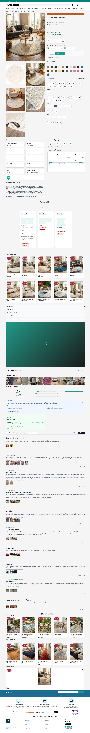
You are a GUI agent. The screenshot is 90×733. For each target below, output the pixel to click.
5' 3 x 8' (64, 83)
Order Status (81, 1)
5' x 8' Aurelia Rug (57, 634)
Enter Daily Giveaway (28, 729)
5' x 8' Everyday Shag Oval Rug (60, 299)
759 (49, 613)
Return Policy (47, 725)
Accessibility (47, 727)
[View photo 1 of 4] (7, 501)
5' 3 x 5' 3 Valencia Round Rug (59, 274)
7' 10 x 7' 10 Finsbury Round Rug (76, 299)
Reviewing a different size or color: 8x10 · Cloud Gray (15, 426)
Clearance (82, 8)
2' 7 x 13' (49, 100)
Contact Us (47, 719)
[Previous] (7, 267)
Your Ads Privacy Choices (11, 727)
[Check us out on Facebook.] (65, 721)
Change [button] (53, 61)
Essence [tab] (13, 641)
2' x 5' (53, 97)
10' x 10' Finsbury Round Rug (27, 299)
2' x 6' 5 (63, 97)
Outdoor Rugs (37, 8)
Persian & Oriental (14, 8)
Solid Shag (25, 11)
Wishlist (80, 4)
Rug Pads (50, 8)
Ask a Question (50, 57)
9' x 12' (55, 86)
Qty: (48, 53)
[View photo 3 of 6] (15, 463)
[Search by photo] (21, 4)
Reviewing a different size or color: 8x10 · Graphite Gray (15, 480)
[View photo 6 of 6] (26, 463)
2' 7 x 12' (78, 97)
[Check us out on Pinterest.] (71, 721)
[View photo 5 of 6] (22, 463)
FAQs (46, 721)
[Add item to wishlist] (19, 258)
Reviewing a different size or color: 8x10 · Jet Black (14, 569)
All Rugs (7, 8)
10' (70, 106)
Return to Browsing (9, 11)
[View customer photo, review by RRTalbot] (54, 381)
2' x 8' (68, 97)
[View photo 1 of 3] (7, 538)
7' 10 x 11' (49, 86)
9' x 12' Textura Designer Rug (75, 661)
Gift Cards (27, 720)
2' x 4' (49, 97)
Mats (55, 8)
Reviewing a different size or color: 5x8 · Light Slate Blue (15, 587)
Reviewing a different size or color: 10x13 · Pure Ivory (14, 536)
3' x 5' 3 (53, 83)
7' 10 (66, 106)
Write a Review (82, 432)
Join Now (81, 691)
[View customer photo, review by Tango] (24, 381)
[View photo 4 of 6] (18, 463)
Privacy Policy (78, 694)
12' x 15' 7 (71, 86)
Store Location (27, 723)
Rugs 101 (46, 724)
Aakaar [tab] (25, 641)
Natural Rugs (30, 8)
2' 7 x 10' (73, 97)
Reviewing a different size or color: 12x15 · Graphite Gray (15, 517)
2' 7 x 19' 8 (61, 100)
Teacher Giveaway (28, 731)
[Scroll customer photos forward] (84, 381)
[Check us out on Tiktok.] (69, 721)
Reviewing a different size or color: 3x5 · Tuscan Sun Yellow (15, 443)
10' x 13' (60, 86)
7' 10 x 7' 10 (59, 122)
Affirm (26, 725)
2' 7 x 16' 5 (55, 100)
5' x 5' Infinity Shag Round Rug (28, 274)
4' (51, 106)
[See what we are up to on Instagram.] (67, 721)
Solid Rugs (20, 11)
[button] (43, 15)
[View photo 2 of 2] (11, 445)
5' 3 (55, 106)
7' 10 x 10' (79, 83)
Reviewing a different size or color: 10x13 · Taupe (14, 603)
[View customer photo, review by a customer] (9, 381)
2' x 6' (58, 97)
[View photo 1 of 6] (7, 463)
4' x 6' (59, 83)
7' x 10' (74, 83)
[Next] (84, 267)
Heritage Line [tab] (19, 641)
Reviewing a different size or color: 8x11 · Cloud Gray (14, 498)
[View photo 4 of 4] (18, 501)
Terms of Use (8, 724)
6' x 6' (53, 122)
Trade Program (27, 728)
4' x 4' (49, 122)
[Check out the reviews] (68, 727)
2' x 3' (49, 83)
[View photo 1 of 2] (7, 445)
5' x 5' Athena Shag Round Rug (76, 274)
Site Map (26, 724)
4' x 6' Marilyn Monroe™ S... (11, 299)
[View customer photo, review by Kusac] (17, 381)
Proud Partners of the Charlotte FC (31, 719)
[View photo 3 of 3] (15, 538)
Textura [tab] (8, 641)
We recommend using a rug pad (59, 45)
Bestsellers (27, 727)
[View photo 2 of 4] (11, 501)
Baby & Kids (44, 8)
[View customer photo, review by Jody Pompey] (47, 381)
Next (52, 613)
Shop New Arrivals (45, 1)
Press (46, 728)
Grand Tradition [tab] (32, 641)
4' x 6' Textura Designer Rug (11, 661)
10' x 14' (65, 86)
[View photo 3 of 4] (15, 501)
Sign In (74, 4)
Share (57, 57)
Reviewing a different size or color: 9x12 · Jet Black (14, 551)
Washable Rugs (23, 8)
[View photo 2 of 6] (11, 463)
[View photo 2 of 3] (11, 538)
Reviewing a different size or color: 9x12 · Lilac (13, 460)
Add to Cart (60, 53)
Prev (39, 613)
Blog (26, 721)
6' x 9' (69, 83)
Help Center (47, 723)
